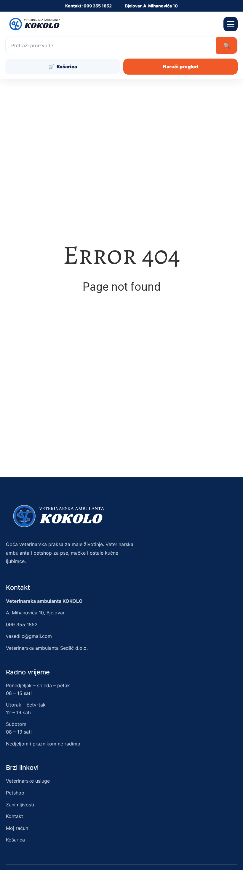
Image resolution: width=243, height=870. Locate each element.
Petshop (15, 793)
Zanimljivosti (20, 805)
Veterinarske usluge (28, 781)
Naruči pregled (180, 67)
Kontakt (14, 816)
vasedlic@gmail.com (29, 636)
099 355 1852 (22, 624)
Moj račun (17, 828)
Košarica (15, 840)
